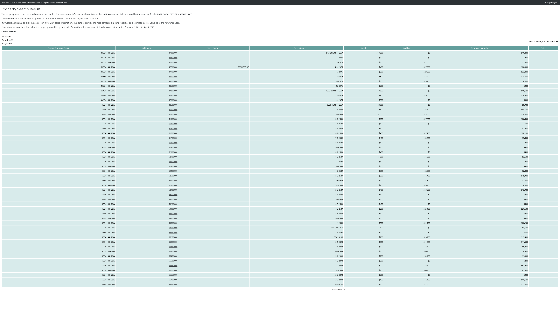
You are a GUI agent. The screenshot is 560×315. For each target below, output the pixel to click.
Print (546, 2)
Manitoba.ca (6, 2)
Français (553, 2)
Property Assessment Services (54, 2)
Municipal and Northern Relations (27, 2)
